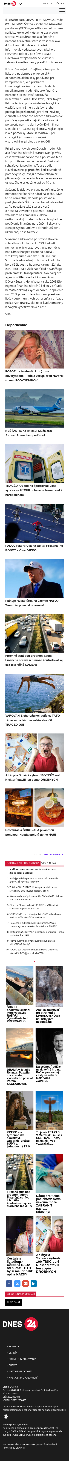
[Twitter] (17, 1283)
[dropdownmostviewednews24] (34, 961)
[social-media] (5, 1416)
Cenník (12, 1352)
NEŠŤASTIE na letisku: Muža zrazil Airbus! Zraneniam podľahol (33, 871)
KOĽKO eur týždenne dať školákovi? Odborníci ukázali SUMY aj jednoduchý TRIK (34, 951)
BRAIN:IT (20, 1447)
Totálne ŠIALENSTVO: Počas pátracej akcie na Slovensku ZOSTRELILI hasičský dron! (33, 889)
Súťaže (12, 1365)
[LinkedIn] (34, 1283)
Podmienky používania (22, 1358)
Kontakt (13, 1346)
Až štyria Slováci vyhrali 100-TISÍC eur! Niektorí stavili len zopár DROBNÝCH (34, 906)
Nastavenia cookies (20, 1371)
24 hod (52, 863)
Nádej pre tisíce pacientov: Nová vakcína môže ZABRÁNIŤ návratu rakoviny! (34, 880)
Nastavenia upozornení (23, 1377)
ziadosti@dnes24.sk (55, 1409)
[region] (20, 4)
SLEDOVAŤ (13, 1302)
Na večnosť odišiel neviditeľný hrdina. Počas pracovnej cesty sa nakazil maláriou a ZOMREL (34, 924)
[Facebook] (9, 1283)
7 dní (43, 863)
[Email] (25, 1283)
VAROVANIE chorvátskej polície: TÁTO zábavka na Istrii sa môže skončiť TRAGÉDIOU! (35, 915)
